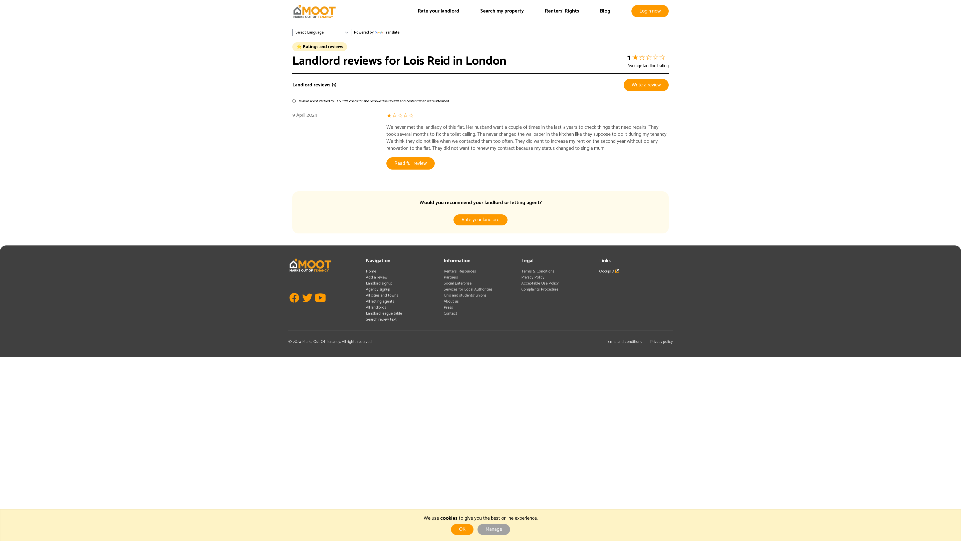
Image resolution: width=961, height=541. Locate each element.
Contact (450, 313)
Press (448, 307)
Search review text (381, 319)
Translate (391, 32)
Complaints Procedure (539, 289)
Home (371, 271)
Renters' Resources (460, 271)
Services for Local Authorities (468, 289)
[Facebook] (294, 305)
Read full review (410, 163)
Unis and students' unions (465, 295)
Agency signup (378, 289)
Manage (494, 529)
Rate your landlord (438, 11)
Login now (650, 11)
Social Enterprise (457, 283)
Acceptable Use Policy (540, 283)
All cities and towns (382, 295)
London (486, 61)
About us (451, 301)
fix (438, 134)
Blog (605, 11)
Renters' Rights (562, 11)
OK (462, 529)
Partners (451, 277)
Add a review (376, 277)
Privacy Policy (532, 277)
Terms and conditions (624, 341)
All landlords (376, 307)
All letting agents (380, 301)
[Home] (314, 11)
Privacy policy (661, 341)
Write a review (646, 85)
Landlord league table (384, 313)
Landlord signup (379, 283)
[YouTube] (320, 305)
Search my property (502, 11)
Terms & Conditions (537, 271)
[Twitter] (307, 305)
